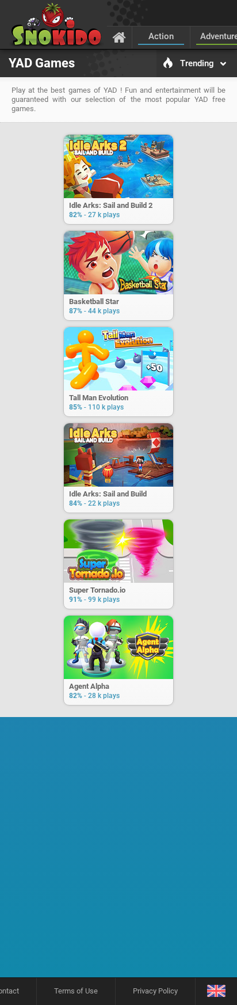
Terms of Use (76, 991)
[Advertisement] (118, 851)
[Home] (119, 37)
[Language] (216, 991)
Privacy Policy (155, 991)
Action (161, 36)
